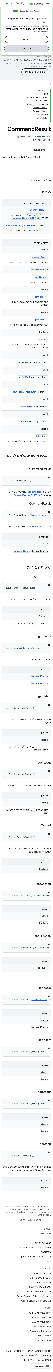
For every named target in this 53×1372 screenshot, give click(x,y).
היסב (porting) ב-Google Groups (36, 1300)
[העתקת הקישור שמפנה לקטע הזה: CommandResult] (26, 469)
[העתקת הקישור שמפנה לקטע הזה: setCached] (34, 884)
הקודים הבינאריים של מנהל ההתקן (36, 1256)
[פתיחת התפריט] (47, 3)
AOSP (48, 83)
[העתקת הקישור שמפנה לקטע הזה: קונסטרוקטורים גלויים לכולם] (48, 460)
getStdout (40, 319)
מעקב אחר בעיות (43, 1340)
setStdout (24, 421)
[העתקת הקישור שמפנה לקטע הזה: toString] (37, 1144)
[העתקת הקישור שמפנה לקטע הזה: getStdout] (35, 763)
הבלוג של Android (43, 1282)
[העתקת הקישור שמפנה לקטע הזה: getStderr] (35, 696)
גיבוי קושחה (46, 1252)
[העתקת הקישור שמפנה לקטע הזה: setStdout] (35, 1092)
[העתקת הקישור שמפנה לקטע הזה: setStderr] (35, 1040)
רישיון (8, 1351)
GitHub (47, 1261)
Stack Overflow (44, 1335)
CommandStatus (31, 225)
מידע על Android (43, 1351)
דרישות (48, 1238)
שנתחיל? (27, 48)
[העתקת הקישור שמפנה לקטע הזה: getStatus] (35, 636)
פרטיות (46, 1355)
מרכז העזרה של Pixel (41, 1317)
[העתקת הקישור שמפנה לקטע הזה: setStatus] (35, 988)
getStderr (40, 296)
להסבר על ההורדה (43, 1243)
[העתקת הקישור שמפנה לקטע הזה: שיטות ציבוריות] (24, 567)
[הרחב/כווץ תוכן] (39, 90)
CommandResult (38, 209)
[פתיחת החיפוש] (22, 3)
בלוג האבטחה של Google (39, 1287)
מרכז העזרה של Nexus (41, 1322)
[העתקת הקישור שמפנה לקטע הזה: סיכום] (39, 192)
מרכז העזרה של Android (40, 1313)
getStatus (40, 277)
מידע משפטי (19, 1351)
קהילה (30, 1351)
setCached (22, 362)
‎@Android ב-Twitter (42, 1273)
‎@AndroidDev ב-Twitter (40, 1278)
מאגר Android (44, 1233)
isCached (41, 339)
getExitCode (39, 257)
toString (41, 436)
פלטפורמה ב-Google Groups (38, 1291)
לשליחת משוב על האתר (29, 1355)
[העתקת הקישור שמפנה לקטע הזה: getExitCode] (31, 576)
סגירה (26, 39)
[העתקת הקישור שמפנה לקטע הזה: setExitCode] (32, 936)
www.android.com (42, 1326)
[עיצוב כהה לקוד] (49, 477)
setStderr (24, 406)
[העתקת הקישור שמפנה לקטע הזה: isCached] (36, 825)
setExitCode (24, 377)
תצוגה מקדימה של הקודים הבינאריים (35, 1247)
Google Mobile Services (40, 1331)
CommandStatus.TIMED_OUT (27, 218)
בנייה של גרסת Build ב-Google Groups (34, 1296)
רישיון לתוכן (41, 1209)
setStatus (16, 391)
